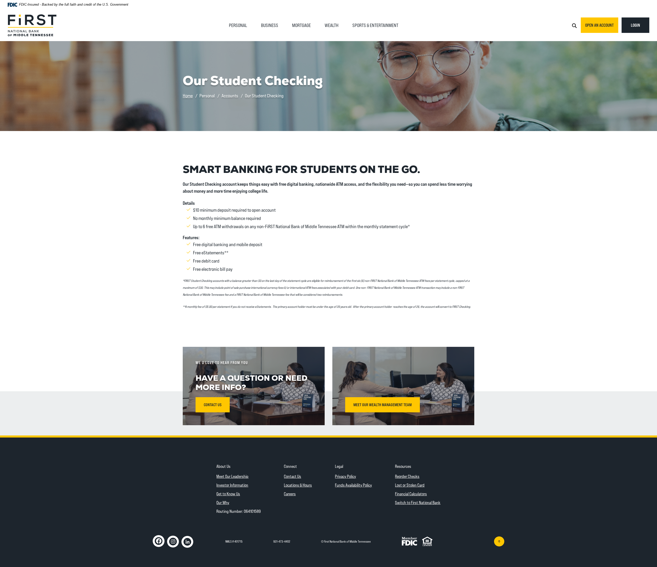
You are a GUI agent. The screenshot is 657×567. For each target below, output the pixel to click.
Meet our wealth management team (382, 404)
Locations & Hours (298, 484)
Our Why (222, 502)
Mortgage (301, 25)
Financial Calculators (411, 493)
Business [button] (269, 25)
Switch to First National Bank (417, 502)
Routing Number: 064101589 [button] (238, 511)
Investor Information (232, 484)
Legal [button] (339, 466)
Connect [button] (290, 466)
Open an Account (599, 25)
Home (188, 95)
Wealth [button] (332, 25)
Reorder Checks (407, 476)
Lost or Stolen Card (409, 484)
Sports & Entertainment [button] (375, 25)
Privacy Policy (345, 476)
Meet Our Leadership (232, 476)
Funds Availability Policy (353, 484)
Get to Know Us (228, 493)
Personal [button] (238, 25)
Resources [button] (403, 466)
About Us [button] (223, 466)
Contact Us (292, 476)
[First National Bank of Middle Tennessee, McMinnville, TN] (32, 24)
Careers (290, 493)
